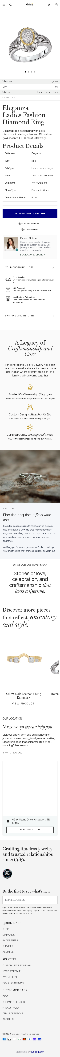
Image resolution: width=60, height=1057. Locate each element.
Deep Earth (37, 1052)
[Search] (10, 4)
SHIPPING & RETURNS (14, 1002)
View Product (23, 703)
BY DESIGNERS (10, 941)
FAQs (5, 996)
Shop (6, 929)
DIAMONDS (9, 935)
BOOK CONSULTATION (32, 255)
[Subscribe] (53, 900)
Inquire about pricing (30, 214)
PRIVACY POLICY (11, 1008)
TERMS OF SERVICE (13, 1014)
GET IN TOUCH (12, 753)
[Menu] (3, 5)
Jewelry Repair (11, 971)
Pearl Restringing (13, 983)
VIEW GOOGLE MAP (30, 830)
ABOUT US (8, 952)
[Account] (49, 4)
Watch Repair (10, 977)
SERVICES (8, 946)
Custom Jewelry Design (17, 966)
